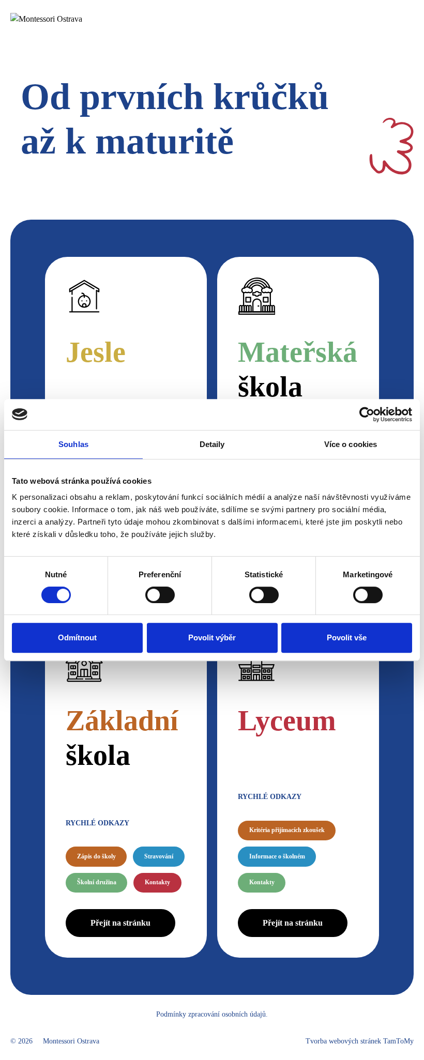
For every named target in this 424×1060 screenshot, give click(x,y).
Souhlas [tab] (73, 444)
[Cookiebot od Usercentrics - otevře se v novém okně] (367, 414)
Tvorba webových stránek (360, 1041)
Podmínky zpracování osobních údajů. (212, 1014)
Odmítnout (77, 637)
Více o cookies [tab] (350, 444)
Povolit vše (347, 637)
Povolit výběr (212, 637)
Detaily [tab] (212, 444)
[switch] (160, 595)
